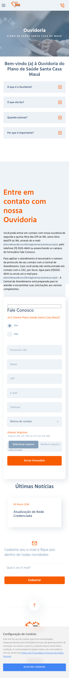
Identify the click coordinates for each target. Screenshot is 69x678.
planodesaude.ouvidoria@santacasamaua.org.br (30, 244)
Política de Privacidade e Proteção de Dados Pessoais (33, 654)
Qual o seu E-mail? (19, 568)
